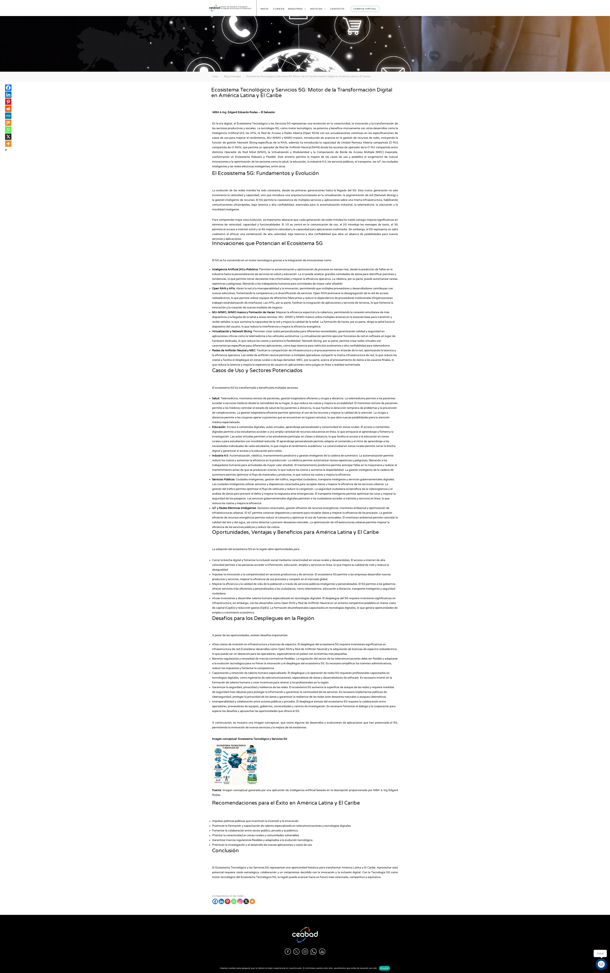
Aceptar (384, 968)
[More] (252, 901)
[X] (246, 901)
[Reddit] (8, 108)
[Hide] (6, 150)
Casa (215, 76)
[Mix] (8, 122)
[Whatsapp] (234, 901)
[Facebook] (215, 901)
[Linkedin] (221, 901)
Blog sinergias (232, 76)
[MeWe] (8, 115)
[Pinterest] (227, 901)
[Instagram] (240, 901)
